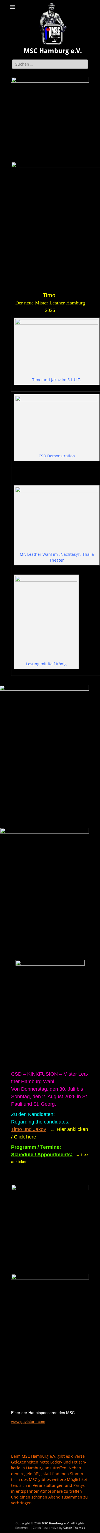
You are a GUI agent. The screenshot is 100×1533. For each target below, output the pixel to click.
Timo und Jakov (28, 1129)
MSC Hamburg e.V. (53, 51)
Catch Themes (74, 1527)
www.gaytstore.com (28, 1421)
